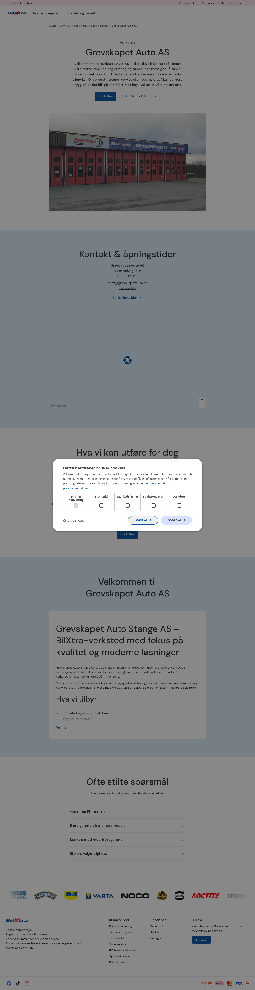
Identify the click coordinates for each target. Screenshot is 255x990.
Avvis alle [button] (143, 520)
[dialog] (127, 495)
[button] (74, 520)
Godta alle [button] (176, 520)
